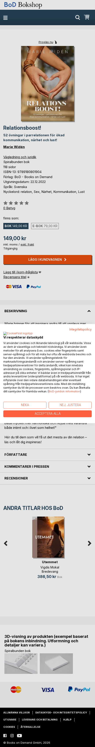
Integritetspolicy (80, 329)
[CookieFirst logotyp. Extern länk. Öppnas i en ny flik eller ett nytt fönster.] (18, 334)
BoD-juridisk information (64, 391)
